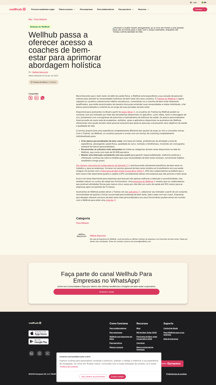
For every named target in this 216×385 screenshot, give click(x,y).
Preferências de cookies (176, 374)
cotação (110, 200)
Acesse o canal (106, 291)
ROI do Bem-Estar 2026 (146, 332)
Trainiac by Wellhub (166, 98)
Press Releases (82, 223)
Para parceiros (124, 9)
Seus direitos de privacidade (93, 377)
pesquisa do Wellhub (143, 181)
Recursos (142, 9)
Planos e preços (66, 9)
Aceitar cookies (117, 377)
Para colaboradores (105, 9)
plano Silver (127, 112)
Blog (30, 19)
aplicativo (133, 192)
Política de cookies (69, 366)
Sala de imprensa (171, 339)
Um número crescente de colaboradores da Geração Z (102, 165)
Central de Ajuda (171, 328)
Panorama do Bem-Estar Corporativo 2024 (121, 171)
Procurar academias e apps (42, 9)
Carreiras (140, 343)
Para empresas (86, 9)
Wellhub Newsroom (40, 72)
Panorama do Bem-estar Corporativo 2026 (146, 338)
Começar (198, 9)
